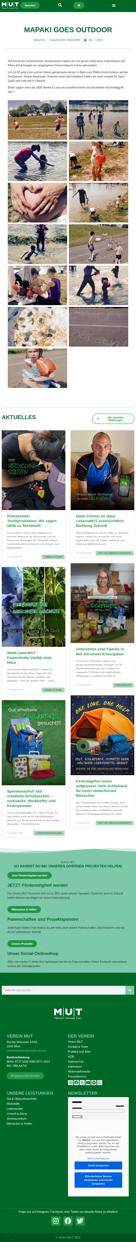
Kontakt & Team (78, 1046)
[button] (114, 5)
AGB (71, 1056)
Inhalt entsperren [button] (98, 1165)
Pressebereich (77, 1076)
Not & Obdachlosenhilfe (22, 1098)
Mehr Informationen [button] (98, 1158)
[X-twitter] (82, 1082)
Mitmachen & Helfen (19, 1123)
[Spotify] (93, 1082)
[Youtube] (88, 1082)
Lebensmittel (15, 1108)
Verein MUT (75, 1041)
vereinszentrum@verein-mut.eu (26, 1050)
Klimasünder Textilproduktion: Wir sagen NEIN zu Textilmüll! (32, 521)
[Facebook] (76, 1082)
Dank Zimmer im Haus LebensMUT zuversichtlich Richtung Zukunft (100, 521)
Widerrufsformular (79, 1071)
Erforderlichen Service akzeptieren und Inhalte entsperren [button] (98, 1180)
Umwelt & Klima (17, 1113)
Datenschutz (76, 1061)
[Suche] (129, 990)
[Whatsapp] (99, 1082)
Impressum (75, 1066)
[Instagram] (70, 1082)
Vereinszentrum (16, 1118)
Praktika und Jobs (79, 1051)
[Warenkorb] (78, 5)
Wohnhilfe (73, 39)
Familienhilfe (58, 39)
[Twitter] (80, 1221)
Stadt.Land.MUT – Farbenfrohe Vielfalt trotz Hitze (29, 658)
